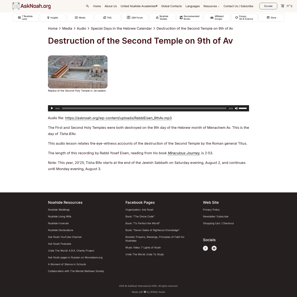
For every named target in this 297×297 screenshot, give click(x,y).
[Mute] (236, 108)
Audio (81, 28)
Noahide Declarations (60, 230)
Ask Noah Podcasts (59, 243)
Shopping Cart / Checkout (218, 223)
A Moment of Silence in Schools (67, 264)
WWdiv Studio (157, 291)
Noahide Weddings (59, 209)
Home (53, 28)
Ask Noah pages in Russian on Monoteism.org (75, 257)
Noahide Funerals (58, 223)
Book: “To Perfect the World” (142, 223)
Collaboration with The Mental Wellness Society (76, 271)
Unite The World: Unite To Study (144, 254)
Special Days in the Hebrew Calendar (121, 28)
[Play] (52, 108)
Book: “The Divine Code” (140, 216)
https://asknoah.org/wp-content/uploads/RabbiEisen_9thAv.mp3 (118, 118)
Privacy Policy (211, 209)
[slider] (243, 108)
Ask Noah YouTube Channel (65, 236)
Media (67, 28)
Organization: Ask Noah (139, 209)
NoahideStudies (164, 17)
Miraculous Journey (183, 153)
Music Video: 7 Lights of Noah (143, 247)
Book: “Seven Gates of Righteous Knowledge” (152, 230)
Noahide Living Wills (59, 216)
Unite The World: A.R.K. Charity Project (71, 250)
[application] (148, 108)
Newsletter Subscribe (215, 216)
